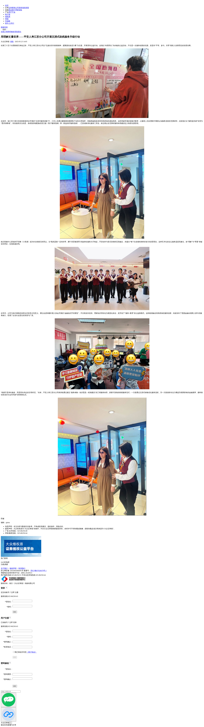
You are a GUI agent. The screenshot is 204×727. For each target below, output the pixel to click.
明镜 (6, 19)
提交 (14, 657)
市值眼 (7, 21)
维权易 (7, 17)
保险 (20, 10)
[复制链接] (8, 714)
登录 (6, 27)
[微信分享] (8, 700)
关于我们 (4, 568)
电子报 (7, 14)
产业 (13, 12)
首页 (6, 5)
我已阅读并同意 (26, 652)
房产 (10, 12)
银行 (13, 10)
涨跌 (24, 8)
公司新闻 (18, 8)
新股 (27, 8)
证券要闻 (11, 8)
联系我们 (21, 568)
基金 (10, 10)
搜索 (2, 27)
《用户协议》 (32, 652)
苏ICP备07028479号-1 (39, 570)
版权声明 (13, 568)
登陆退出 (17, 32)
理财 (17, 10)
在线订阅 (4, 32)
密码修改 (11, 32)
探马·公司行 (9, 23)
